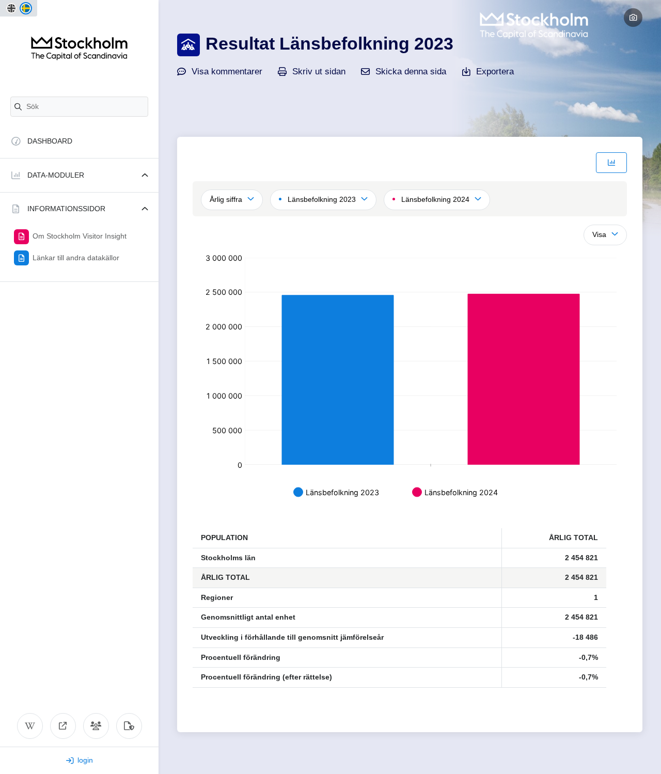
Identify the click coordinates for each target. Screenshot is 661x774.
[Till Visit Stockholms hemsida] (63, 726)
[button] (79, 175)
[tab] (611, 162)
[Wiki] (30, 726)
